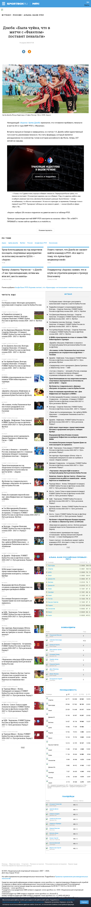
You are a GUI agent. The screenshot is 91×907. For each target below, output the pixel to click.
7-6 (87, 582)
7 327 (68, 771)
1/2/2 (83, 595)
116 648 (74, 709)
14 (46, 609)
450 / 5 (75, 805)
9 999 (68, 759)
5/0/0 (83, 565)
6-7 (87, 589)
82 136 (75, 721)
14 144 (68, 737)
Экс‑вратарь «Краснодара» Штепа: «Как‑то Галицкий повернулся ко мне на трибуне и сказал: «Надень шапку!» (66, 457)
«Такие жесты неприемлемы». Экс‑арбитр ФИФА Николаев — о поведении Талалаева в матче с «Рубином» (68, 414)
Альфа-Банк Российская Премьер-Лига (68, 558)
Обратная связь (14, 864)
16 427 (68, 721)
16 (46, 615)
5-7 (87, 602)
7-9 (87, 599)
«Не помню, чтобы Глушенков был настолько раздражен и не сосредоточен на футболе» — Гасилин (67, 352)
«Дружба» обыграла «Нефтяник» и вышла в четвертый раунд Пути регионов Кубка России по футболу (67, 345)
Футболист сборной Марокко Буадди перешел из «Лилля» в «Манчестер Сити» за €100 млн (67, 520)
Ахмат (50, 595)
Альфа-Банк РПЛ (34, 15)
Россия (17, 15)
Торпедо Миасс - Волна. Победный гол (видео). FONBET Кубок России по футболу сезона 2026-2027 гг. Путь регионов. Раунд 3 (67, 486)
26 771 (68, 699)
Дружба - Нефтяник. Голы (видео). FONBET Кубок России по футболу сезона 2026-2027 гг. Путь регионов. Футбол (68, 360)
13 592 (88, 743)
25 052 (88, 715)
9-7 (87, 579)
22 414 (88, 732)
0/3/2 (83, 609)
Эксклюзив (53, 243)
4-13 (87, 615)
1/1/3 (83, 605)
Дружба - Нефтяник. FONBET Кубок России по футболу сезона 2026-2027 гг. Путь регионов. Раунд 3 (66, 422)
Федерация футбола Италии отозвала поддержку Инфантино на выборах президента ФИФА (68, 437)
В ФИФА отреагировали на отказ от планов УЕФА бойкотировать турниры (68, 338)
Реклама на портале (37, 864)
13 (46, 605)
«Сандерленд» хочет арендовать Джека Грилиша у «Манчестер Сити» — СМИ (68, 366)
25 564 (68, 704)
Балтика (50, 582)
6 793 (68, 777)
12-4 (87, 575)
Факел (50, 612)
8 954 (89, 754)
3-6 (87, 612)
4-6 (87, 592)
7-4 (87, 572)
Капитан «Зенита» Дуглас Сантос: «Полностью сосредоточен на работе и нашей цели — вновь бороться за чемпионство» (67, 478)
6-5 (87, 595)
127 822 (74, 704)
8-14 (87, 605)
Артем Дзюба (34, 123)
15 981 (88, 749)
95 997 (75, 715)
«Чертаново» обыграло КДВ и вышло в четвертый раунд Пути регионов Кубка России (67, 472)
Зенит (50, 575)
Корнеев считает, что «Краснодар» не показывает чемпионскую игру (56, 287)
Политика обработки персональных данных (17, 865)
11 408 (68, 749)
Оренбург (51, 592)
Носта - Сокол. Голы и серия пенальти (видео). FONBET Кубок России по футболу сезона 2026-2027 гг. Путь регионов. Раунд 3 (67, 493)
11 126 (68, 754)
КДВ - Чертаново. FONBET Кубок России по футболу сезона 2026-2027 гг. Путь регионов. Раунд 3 (66, 501)
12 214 (68, 743)
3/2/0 (83, 572)
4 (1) (84, 641)
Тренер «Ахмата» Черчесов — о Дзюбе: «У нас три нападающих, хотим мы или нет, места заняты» (22, 273)
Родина (50, 605)
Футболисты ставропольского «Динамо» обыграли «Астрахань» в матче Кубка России (67, 387)
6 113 (68, 782)
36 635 (75, 771)
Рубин (50, 589)
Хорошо (84, 902)
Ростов (50, 599)
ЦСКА (50, 572)
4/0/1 (83, 569)
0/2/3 (83, 612)
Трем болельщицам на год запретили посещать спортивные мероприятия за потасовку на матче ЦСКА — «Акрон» (22, 254)
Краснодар (51, 565)
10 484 (88, 759)
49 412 (75, 765)
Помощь (5, 864)
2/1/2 (83, 582)
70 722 (75, 737)
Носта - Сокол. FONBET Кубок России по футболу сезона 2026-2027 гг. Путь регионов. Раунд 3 (67, 515)
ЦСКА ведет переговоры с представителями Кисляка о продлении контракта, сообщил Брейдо (66, 429)
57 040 (75, 749)
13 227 (88, 721)
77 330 (75, 727)
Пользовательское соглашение (56, 864)
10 (46, 595)
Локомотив (51, 609)
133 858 (74, 699)
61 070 (75, 743)
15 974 (88, 699)
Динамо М (51, 585)
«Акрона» (24, 123)
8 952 (89, 771)
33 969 (75, 777)
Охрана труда (72, 864)
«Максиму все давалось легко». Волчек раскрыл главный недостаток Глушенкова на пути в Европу (67, 527)
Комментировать (45, 230)
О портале (25, 864)
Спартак (50, 569)
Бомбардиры (68, 627)
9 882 (68, 765)
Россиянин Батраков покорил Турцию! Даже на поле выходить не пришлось (67, 443)
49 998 (75, 759)
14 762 (68, 732)
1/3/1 (83, 589)
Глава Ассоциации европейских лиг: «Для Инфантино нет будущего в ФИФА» (65, 392)
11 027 (88, 765)
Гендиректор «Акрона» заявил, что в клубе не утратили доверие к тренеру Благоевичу (67, 273)
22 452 (88, 737)
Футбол (6, 15)
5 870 (89, 782)
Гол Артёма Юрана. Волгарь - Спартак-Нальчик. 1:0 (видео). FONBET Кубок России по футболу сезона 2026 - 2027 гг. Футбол (67, 332)
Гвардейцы (68, 796)
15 (90, 565)
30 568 (75, 782)
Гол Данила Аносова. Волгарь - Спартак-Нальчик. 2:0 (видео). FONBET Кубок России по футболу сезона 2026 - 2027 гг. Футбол (67, 324)
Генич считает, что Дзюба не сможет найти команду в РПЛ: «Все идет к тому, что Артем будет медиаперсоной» (67, 254)
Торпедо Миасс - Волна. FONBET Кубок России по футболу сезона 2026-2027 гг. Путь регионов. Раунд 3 (68, 508)
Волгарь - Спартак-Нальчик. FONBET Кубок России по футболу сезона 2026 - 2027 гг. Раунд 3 (67, 408)
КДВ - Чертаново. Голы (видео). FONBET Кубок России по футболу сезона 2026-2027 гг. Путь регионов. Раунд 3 (66, 450)
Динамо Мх (51, 579)
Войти (86, 5)
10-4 (87, 565)
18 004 (88, 709)
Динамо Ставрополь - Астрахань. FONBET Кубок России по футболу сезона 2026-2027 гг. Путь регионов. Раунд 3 (68, 465)
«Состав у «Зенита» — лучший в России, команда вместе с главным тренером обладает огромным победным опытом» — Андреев (68, 373)
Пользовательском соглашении (32, 902)
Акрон (4, 243)
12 (90, 569)
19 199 (68, 715)
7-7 (87, 585)
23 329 (68, 709)
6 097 (89, 777)
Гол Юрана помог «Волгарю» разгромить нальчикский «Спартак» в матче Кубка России (67, 302)
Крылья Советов (53, 602)
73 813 (75, 732)
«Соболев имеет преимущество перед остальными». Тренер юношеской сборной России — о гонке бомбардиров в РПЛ (65, 534)
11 (90, 572)
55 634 (75, 754)
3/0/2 (83, 575)
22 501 (88, 704)
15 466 (68, 727)
